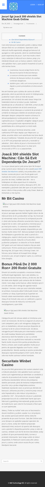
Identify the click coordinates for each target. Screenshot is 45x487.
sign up (41, 5)
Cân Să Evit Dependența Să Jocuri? (23, 39)
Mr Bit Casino (16, 42)
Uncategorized (18, 24)
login (32, 5)
